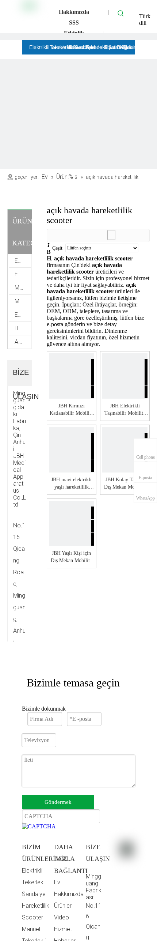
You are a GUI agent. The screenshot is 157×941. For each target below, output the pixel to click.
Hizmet (63, 929)
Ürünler (63, 905)
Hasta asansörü (23, 328)
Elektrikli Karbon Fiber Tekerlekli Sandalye (23, 260)
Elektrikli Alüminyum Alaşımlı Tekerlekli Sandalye (23, 274)
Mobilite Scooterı (23, 287)
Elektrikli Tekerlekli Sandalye (34, 882)
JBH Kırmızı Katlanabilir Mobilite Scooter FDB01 (71, 410)
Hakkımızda (74, 12)
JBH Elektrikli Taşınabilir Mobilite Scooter (124, 410)
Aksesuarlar (23, 341)
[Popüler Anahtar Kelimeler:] (121, 13)
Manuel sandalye (23, 301)
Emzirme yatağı (23, 314)
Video (61, 917)
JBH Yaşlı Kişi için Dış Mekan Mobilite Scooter (71, 557)
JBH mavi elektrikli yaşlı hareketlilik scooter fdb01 (71, 484)
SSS (74, 22)
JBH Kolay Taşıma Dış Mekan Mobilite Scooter (124, 484)
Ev (57, 882)
